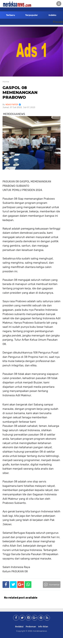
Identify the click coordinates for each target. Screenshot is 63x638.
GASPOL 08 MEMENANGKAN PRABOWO (20, 92)
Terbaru (10, 15)
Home (6, 81)
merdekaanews (40, 631)
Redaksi (19, 626)
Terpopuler (31, 15)
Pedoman (31, 626)
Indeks (52, 15)
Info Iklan (43, 626)
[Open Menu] (58, 3)
